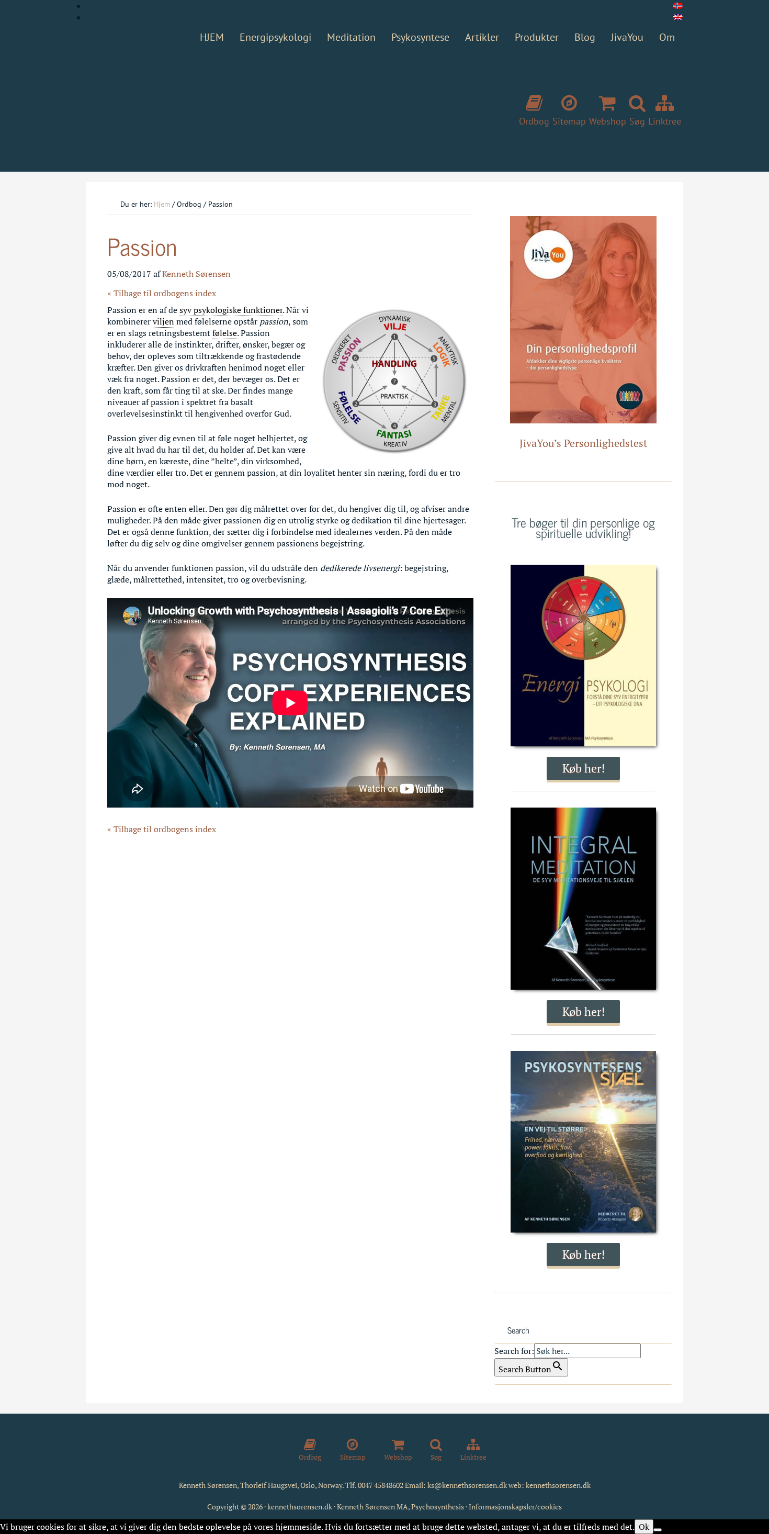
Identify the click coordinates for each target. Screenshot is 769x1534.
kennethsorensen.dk (558, 1485)
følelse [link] (224, 333)
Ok (644, 1526)
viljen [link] (163, 321)
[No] (657, 1529)
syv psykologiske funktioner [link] (230, 310)
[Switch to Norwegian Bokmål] (678, 6)
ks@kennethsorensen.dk (467, 1485)
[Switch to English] (678, 17)
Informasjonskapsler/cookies (515, 1506)
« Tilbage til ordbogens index (161, 293)
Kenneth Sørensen (243, 106)
